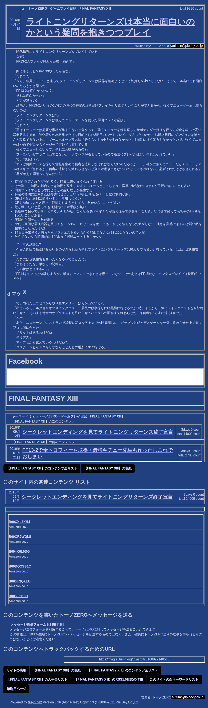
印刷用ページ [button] (16, 688)
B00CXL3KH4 (19, 522)
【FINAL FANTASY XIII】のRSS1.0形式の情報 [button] (108, 679)
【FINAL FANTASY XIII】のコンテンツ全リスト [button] (42, 468)
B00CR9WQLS (20, 536)
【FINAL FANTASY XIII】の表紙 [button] (108, 468)
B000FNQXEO (19, 581)
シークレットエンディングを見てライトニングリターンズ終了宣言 (97, 432)
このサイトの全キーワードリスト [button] (174, 679)
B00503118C (18, 596)
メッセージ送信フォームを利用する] (37, 624)
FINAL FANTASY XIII (95, 8)
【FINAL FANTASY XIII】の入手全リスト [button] (37, 679)
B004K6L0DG (19, 551)
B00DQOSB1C (20, 566)
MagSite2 (35, 702)
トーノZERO (37, 8)
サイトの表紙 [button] (16, 670)
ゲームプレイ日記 (63, 8)
